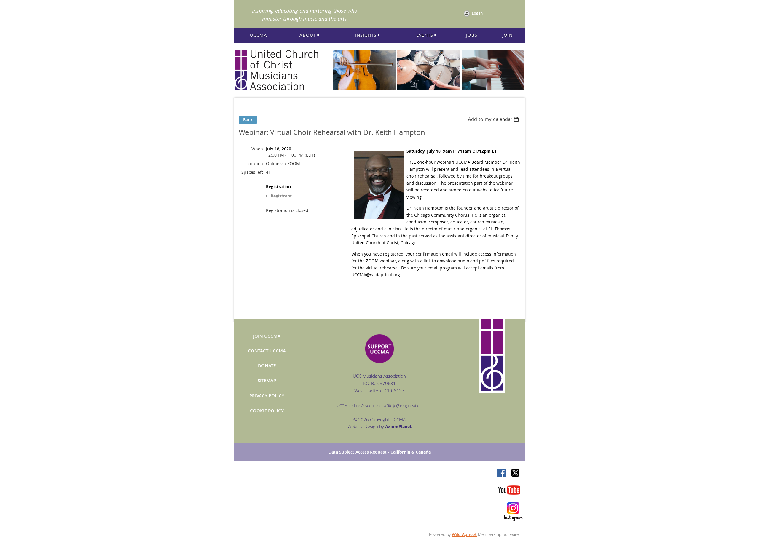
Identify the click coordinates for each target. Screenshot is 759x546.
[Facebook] (502, 473)
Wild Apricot (464, 534)
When (257, 148)
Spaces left (252, 172)
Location (254, 163)
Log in (477, 13)
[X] (515, 473)
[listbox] (494, 119)
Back (248, 119)
